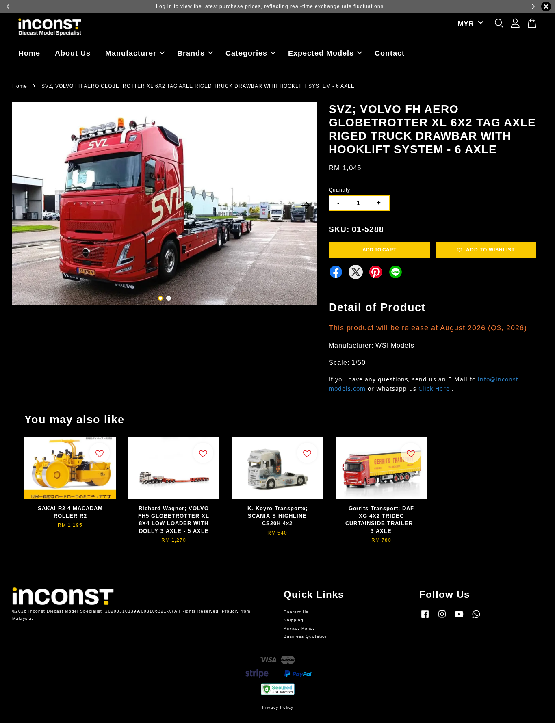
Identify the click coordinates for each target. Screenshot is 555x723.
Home (29, 53)
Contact (390, 53)
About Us (73, 53)
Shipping (294, 620)
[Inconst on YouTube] (459, 618)
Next (305, 205)
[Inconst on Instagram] (442, 618)
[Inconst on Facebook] (425, 618)
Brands (191, 53)
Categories (246, 53)
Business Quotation (306, 636)
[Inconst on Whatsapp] (476, 618)
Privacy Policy (299, 628)
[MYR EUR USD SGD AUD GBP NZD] (469, 23)
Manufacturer (130, 53)
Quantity (339, 190)
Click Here (434, 388)
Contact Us (296, 612)
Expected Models (321, 53)
